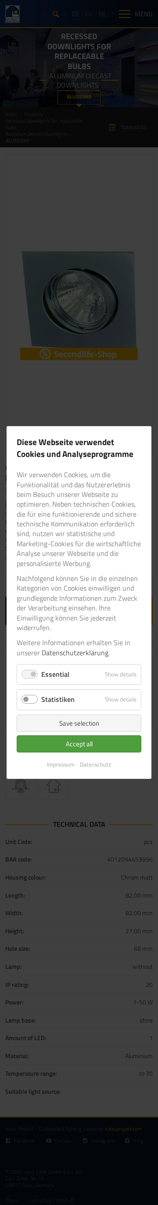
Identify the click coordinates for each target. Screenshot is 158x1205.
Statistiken (58, 699)
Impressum (61, 764)
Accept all (79, 744)
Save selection (79, 723)
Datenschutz (95, 764)
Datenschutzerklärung (75, 652)
